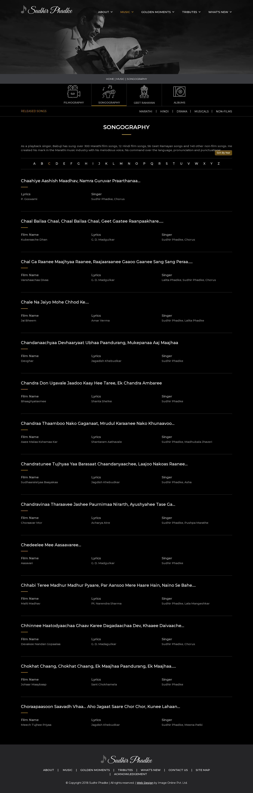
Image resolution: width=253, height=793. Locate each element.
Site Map (203, 770)
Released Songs (33, 111)
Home (110, 78)
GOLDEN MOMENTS (156, 12)
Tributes (189, 12)
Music (67, 770)
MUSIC (125, 12)
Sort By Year (223, 152)
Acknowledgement (130, 774)
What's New (218, 12)
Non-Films (224, 111)
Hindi (164, 111)
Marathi (145, 111)
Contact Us (178, 770)
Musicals (201, 111)
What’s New (151, 770)
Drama (182, 111)
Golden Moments (95, 770)
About (103, 12)
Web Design (145, 782)
